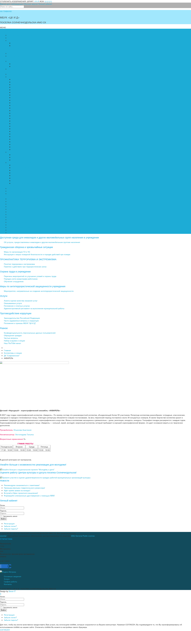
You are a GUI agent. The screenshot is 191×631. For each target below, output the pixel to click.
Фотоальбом (13, 40)
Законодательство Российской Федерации (22, 318)
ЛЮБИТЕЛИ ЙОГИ (20, 105)
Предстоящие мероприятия (23, 43)
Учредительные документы (19, 222)
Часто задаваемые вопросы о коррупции (21, 320)
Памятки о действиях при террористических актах (25, 266)
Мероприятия (10, 32)
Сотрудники (17, 63)
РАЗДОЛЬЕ (16, 118)
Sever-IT (12, 591)
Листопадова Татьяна (24, 434)
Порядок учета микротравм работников (20, 278)
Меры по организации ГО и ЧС (17, 251)
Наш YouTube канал (12, 343)
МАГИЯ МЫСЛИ (18, 92)
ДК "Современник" (15, 76)
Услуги (6, 579)
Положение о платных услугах (21, 217)
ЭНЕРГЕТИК (17, 165)
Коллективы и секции (13, 71)
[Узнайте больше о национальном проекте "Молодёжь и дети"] (27, 469)
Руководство (17, 66)
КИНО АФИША (14, 53)
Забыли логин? (10, 526)
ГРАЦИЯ (15, 178)
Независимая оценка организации (22, 232)
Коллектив (8, 58)
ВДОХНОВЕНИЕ (18, 89)
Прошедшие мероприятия (23, 45)
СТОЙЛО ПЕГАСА (19, 115)
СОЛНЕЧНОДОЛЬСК (20, 167)
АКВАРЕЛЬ (16, 84)
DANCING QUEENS (20, 141)
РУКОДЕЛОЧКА (18, 131)
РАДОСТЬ (16, 102)
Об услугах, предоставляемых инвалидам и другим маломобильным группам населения (42, 242)
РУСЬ (14, 123)
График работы (14, 206)
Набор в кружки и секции (18, 74)
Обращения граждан (17, 191)
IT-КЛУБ (15, 149)
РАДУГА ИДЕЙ (18, 154)
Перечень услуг (14, 214)
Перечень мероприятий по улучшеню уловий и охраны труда (30, 276)
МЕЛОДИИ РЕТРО (19, 121)
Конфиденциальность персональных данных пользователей (29, 332)
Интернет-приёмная (12, 185)
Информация (13, 56)
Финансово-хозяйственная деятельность (25, 227)
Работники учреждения (18, 61)
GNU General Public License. (83, 536)
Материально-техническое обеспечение (25, 230)
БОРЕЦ (15, 175)
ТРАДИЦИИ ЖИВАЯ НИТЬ (23, 147)
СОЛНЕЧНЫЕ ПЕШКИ (21, 170)
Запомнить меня (10, 516)
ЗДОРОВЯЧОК (18, 160)
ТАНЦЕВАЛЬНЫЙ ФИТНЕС (23, 144)
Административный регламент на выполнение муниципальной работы (38, 224)
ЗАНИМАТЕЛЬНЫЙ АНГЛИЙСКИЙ (26, 95)
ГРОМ (14, 97)
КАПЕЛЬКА (16, 136)
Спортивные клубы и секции (20, 162)
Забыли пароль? (11, 528)
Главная (7, 30)
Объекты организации (17, 211)
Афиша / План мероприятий (20, 35)
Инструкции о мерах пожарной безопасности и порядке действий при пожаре (37, 254)
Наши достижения (11, 48)
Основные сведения (16, 201)
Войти (3, 519)
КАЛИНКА (16, 134)
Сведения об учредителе (18, 219)
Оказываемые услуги (13, 303)
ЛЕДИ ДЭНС (17, 113)
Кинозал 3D (9, 50)
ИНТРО (15, 139)
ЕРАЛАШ (15, 82)
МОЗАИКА (16, 79)
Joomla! (3, 536)
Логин (2, 505)
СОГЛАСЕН (5, 629)
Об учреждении (10, 196)
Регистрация (9, 523)
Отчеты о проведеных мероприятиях (23, 37)
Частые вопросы (15, 193)
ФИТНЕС (15, 180)
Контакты (12, 204)
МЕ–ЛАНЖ (16, 108)
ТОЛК (14, 128)
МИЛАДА (15, 110)
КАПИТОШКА (17, 87)
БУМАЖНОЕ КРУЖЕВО (22, 157)
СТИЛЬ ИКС (17, 126)
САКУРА (15, 173)
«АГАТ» (11, 152)
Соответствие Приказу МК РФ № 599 (23, 198)
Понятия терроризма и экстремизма (19, 264)
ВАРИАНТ (16, 100)
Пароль (3, 510)
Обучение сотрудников (13, 281)
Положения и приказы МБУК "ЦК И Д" (20, 323)
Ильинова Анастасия (22, 430)
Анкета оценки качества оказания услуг (24, 188)
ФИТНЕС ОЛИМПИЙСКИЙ (23, 183)
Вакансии (12, 69)
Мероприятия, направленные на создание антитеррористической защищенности (39, 291)
